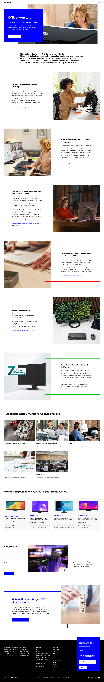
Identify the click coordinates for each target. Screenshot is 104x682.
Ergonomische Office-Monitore (11, 647)
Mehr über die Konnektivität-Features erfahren (72, 275)
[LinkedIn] (99, 678)
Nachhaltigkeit (56, 649)
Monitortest (39, 651)
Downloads (38, 647)
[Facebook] (89, 678)
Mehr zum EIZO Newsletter (84, 646)
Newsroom (55, 653)
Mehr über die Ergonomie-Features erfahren (23, 107)
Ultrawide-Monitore (24, 653)
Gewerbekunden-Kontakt (42, 659)
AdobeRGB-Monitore (24, 655)
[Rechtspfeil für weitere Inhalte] (99, 515)
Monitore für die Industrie (9, 657)
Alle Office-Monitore (14, 35)
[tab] (8, 554)
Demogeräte (55, 664)
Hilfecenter (55, 666)
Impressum (37, 677)
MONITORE (39, 2)
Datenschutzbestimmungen (86, 656)
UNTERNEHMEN (71, 2)
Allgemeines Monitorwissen (42, 653)
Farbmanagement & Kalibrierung (43, 655)
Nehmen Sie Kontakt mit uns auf (20, 619)
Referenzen (55, 647)
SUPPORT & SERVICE (59, 2)
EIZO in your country (41, 666)
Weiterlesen (74, 570)
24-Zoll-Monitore (24, 651)
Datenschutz (45, 677)
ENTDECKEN (48, 2)
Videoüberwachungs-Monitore (11, 655)
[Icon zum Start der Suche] (99, 2)
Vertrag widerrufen (57, 660)
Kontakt (54, 651)
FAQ (37, 649)
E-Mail (80, 647)
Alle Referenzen (8, 573)
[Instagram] (92, 678)
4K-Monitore (23, 647)
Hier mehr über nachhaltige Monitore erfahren (23, 330)
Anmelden (83, 667)
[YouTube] (95, 678)
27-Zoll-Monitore (23, 649)
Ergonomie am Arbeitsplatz (42, 657)
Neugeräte (55, 662)
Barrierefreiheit (65, 677)
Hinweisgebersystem (55, 677)
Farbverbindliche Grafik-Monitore (11, 649)
